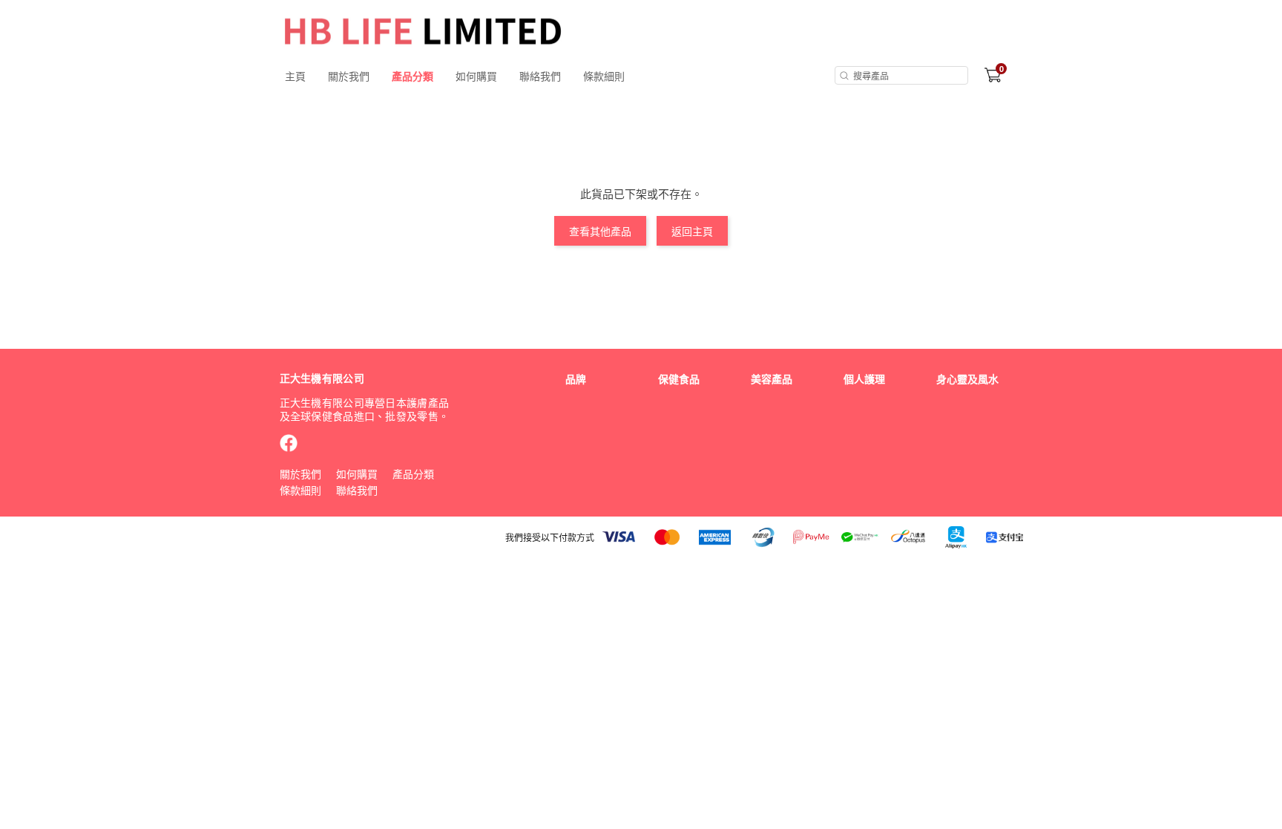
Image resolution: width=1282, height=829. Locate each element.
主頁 (295, 75)
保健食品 (679, 378)
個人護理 (864, 378)
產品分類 (412, 75)
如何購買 (476, 75)
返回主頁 (692, 230)
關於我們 (348, 75)
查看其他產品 (600, 230)
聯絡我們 (540, 75)
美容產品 (771, 378)
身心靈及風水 (967, 378)
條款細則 (604, 75)
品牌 (575, 378)
